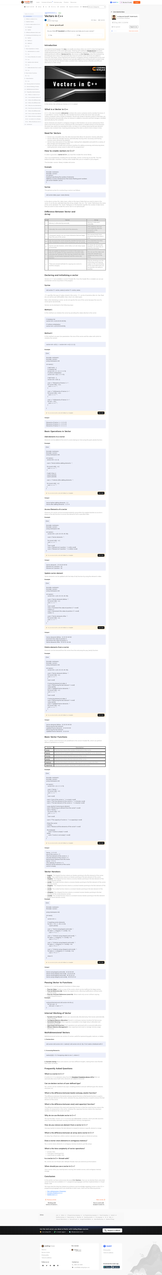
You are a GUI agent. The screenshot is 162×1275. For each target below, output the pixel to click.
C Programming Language (73, 1215)
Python (62, 1215)
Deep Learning (70, 1217)
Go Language (99, 1217)
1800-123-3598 (78, 1264)
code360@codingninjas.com (82, 1267)
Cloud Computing (103, 1215)
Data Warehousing (98, 1219)
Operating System (88, 1217)
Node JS (113, 1215)
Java (57, 1215)
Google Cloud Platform (85, 1219)
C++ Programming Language (90, 1215)
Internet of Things (110, 1219)
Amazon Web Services (61, 1219)
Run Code (101, 413)
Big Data (79, 1217)
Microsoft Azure (73, 1219)
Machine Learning (60, 1217)
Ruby (110, 1217)
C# (105, 1217)
